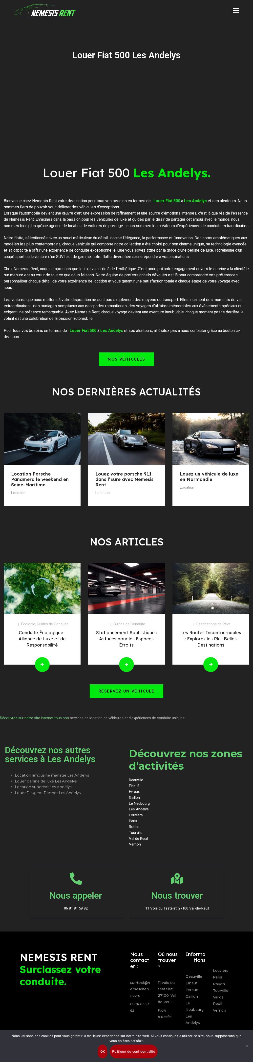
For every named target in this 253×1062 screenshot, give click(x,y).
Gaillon (192, 996)
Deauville (194, 976)
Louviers (220, 970)
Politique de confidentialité (133, 1051)
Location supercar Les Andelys (43, 786)
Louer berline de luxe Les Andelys (46, 781)
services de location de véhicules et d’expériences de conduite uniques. (127, 718)
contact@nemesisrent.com (140, 989)
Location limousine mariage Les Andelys (52, 775)
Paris (217, 977)
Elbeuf (191, 983)
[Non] (246, 1045)
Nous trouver (177, 895)
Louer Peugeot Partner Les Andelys (48, 792)
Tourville (220, 990)
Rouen (219, 984)
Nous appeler (76, 895)
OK (102, 1051)
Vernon (219, 1010)
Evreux (192, 990)
